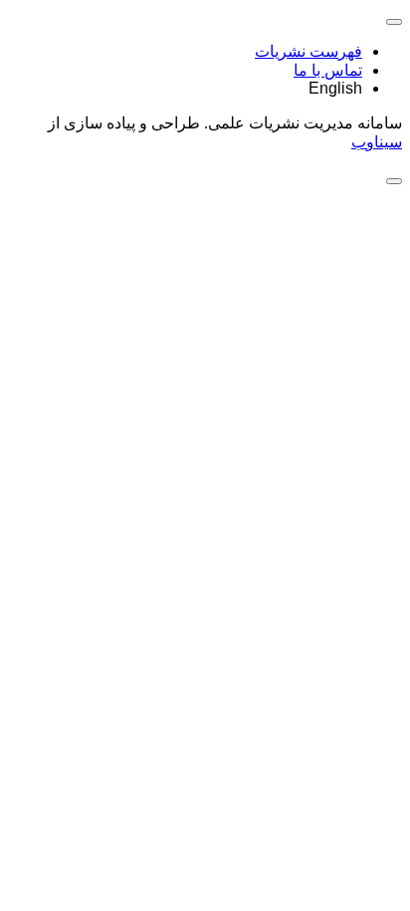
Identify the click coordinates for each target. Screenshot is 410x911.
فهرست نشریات (308, 51)
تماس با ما (328, 70)
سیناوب (376, 141)
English (335, 88)
